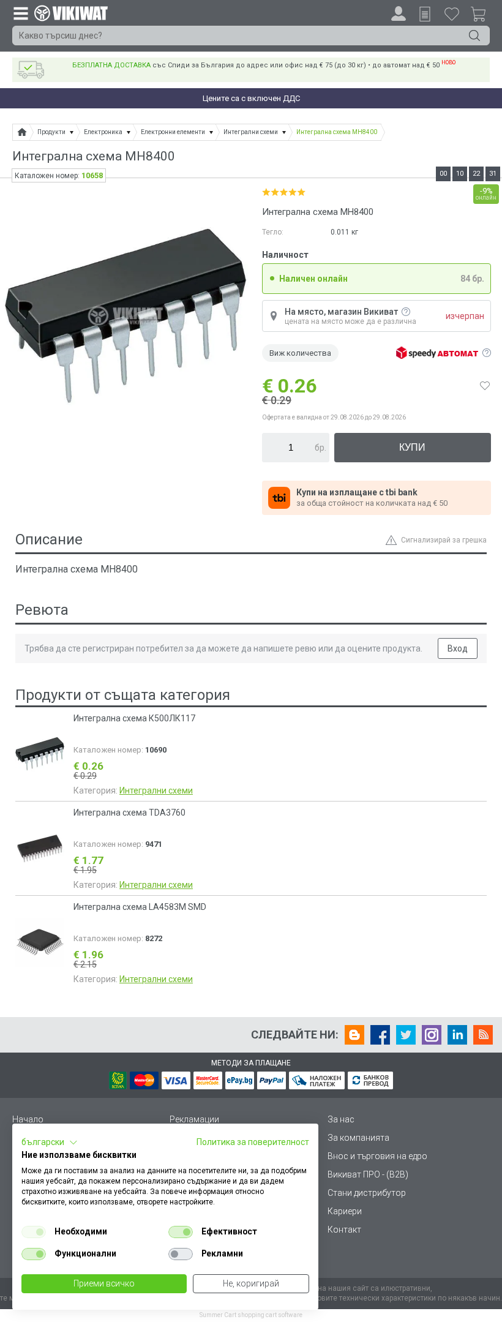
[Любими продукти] (451, 13)
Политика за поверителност (253, 1142)
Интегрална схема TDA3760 (129, 812)
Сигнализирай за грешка (444, 540)
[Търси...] (474, 35)
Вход (458, 648)
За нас (341, 1119)
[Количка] (483, 16)
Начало (27, 1119)
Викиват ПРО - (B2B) (368, 1174)
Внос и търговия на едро (377, 1156)
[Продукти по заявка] (425, 14)
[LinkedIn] (457, 1035)
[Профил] (398, 13)
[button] (49, 1142)
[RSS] (483, 1035)
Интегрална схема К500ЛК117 (134, 718)
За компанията (358, 1138)
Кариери (345, 1211)
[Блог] (354, 1035)
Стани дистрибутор (367, 1193)
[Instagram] (431, 1035)
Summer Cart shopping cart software (251, 1315)
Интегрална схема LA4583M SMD (139, 907)
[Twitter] (406, 1035)
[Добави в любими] (485, 386)
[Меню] (20, 13)
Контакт (344, 1229)
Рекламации (194, 1119)
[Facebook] (380, 1035)
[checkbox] (33, 1232)
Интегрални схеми (156, 790)
